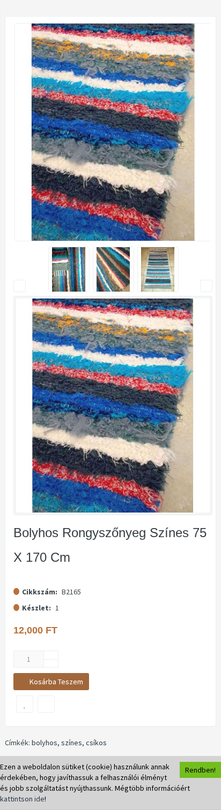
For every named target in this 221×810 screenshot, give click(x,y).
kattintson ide (22, 799)
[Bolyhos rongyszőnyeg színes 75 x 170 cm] (113, 132)
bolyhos (44, 742)
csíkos (96, 742)
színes (71, 742)
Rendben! (200, 770)
